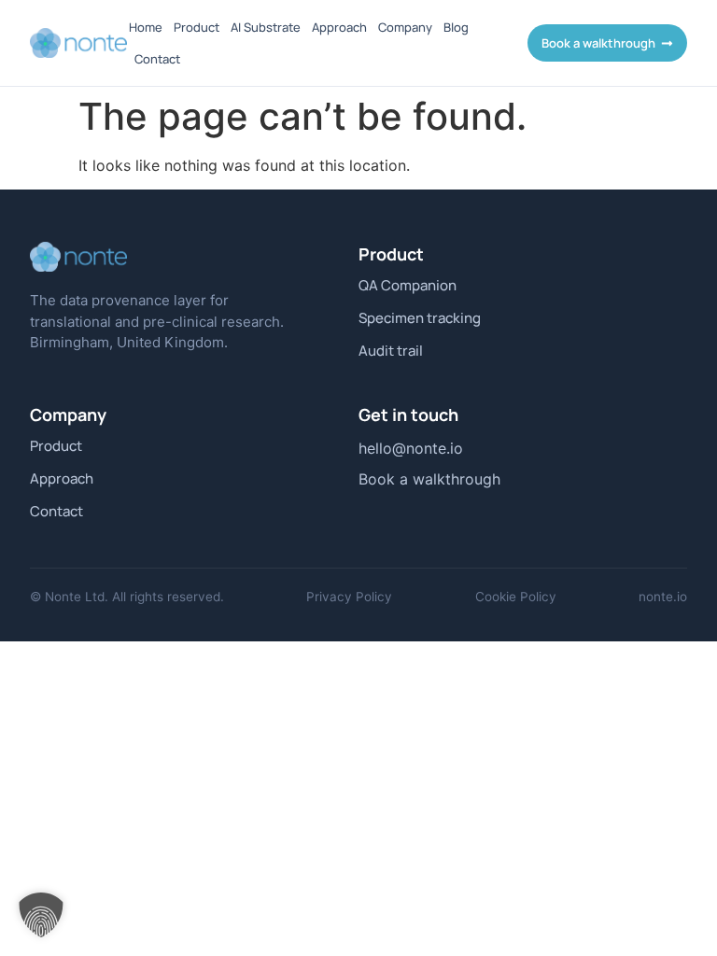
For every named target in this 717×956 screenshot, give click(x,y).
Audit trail (390, 351)
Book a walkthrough (429, 479)
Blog (456, 27)
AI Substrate (266, 27)
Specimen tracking (419, 318)
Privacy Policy (349, 596)
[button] (41, 915)
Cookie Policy (515, 596)
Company (405, 27)
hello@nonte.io (410, 448)
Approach (339, 27)
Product (196, 27)
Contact (157, 58)
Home (145, 27)
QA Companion (407, 285)
